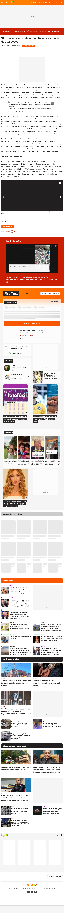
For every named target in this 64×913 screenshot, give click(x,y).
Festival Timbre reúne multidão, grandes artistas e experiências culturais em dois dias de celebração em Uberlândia (52, 811)
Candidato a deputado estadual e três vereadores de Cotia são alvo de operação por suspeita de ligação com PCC (15, 797)
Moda (42, 634)
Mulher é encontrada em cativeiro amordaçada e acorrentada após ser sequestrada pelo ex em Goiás (52, 724)
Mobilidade (12, 646)
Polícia (3, 793)
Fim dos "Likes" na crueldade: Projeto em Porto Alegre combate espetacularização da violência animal (16, 711)
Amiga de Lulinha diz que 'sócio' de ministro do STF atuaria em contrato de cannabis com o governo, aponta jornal (47, 769)
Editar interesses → (55, 301)
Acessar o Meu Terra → (27, 293)
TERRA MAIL (34, 2)
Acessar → (27, 361)
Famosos (12, 597)
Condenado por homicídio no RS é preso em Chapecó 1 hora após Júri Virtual (46, 683)
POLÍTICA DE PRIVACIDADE (47, 888)
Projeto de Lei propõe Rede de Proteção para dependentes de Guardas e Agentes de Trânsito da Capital (20, 736)
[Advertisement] (45, 736)
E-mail (56, 2)
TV (10, 610)
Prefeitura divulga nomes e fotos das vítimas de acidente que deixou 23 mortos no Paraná (20, 811)
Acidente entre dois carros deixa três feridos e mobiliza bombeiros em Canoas (16, 683)
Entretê (45, 806)
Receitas (12, 622)
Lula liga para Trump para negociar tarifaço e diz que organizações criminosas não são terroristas (20, 823)
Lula (12, 818)
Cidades (8, 231)
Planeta (43, 622)
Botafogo (12, 634)
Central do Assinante (45, 2)
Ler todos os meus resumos (32, 323)
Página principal (9, 2)
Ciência (11, 585)
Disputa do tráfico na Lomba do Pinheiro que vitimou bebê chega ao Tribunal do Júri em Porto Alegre (21, 724)
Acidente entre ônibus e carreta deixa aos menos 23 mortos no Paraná (16, 768)
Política (35, 765)
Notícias (16, 231)
